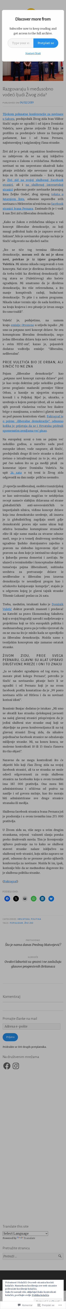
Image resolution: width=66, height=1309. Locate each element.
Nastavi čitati (33, 53)
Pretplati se (46, 43)
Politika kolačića (40, 1295)
